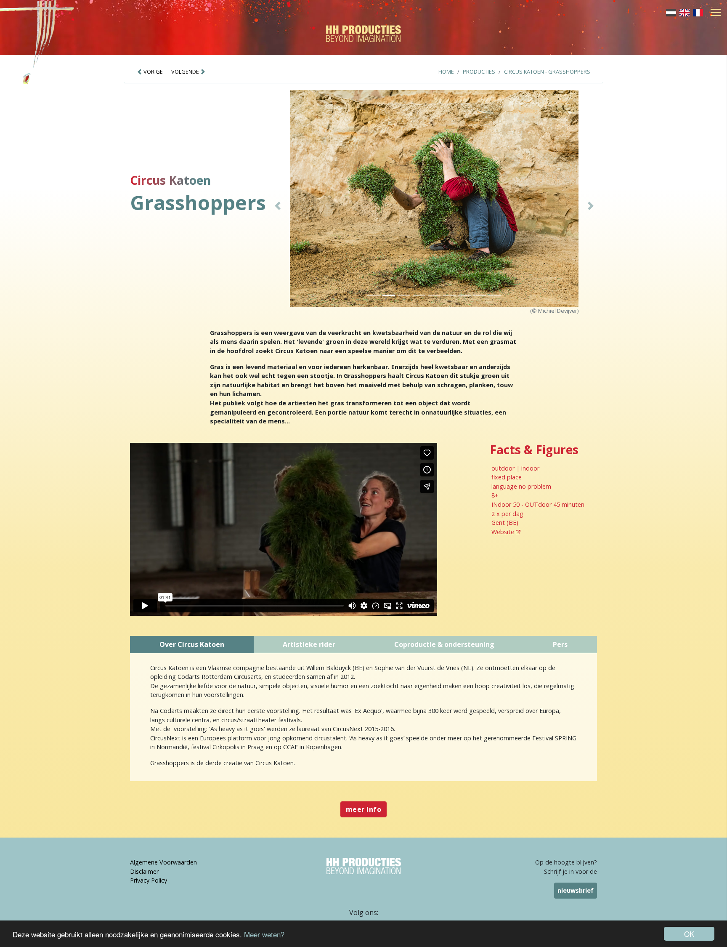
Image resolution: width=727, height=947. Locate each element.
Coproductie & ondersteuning (444, 644)
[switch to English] (684, 11)
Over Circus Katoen (191, 644)
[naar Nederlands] (671, 11)
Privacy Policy (148, 880)
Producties (479, 71)
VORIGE (152, 71)
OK (689, 933)
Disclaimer (144, 871)
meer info (363, 809)
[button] (278, 206)
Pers (560, 644)
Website (503, 532)
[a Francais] (698, 11)
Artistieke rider (309, 644)
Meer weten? (264, 934)
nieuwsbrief (575, 890)
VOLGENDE (185, 71)
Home (446, 71)
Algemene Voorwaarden (163, 862)
